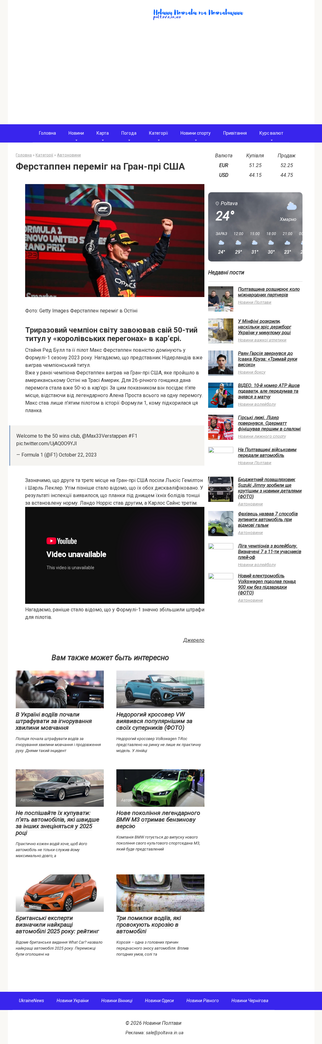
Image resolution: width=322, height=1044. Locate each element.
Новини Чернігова (249, 1000)
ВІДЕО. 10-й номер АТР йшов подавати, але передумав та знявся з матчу (269, 391)
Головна (47, 133)
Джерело (193, 640)
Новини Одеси (159, 1000)
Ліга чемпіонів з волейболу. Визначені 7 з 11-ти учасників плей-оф (269, 551)
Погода (128, 133)
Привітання (235, 133)
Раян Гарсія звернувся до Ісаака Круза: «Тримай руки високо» (267, 359)
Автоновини (250, 503)
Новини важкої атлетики (262, 339)
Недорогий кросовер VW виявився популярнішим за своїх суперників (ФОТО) (154, 721)
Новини (76, 133)
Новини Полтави (254, 302)
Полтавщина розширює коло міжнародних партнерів (269, 292)
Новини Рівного (202, 1000)
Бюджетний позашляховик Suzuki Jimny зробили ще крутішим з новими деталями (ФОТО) (270, 488)
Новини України (73, 1000)
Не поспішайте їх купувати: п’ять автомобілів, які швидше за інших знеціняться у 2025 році (57, 822)
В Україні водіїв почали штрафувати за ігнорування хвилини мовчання (54, 721)
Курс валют (271, 133)
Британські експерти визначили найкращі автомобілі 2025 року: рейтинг (57, 924)
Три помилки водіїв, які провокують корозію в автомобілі (148, 924)
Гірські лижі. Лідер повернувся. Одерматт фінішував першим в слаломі (269, 423)
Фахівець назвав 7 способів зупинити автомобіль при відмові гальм (268, 519)
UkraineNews (31, 1000)
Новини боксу (251, 371)
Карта (103, 133)
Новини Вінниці (116, 1000)
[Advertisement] (161, 77)
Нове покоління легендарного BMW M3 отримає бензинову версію (158, 819)
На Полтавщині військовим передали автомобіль (267, 452)
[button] (219, 243)
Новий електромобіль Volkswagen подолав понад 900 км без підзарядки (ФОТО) (267, 584)
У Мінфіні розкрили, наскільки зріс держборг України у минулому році (264, 326)
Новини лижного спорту (262, 436)
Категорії (158, 133)
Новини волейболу (257, 404)
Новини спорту (195, 133)
